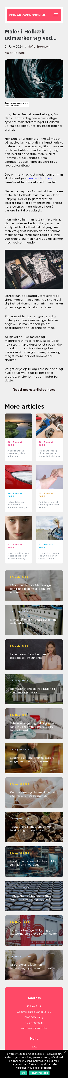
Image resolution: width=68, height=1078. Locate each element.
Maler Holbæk (15, 53)
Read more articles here (34, 390)
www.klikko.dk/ (37, 1028)
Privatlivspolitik (39, 1073)
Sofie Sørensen (39, 46)
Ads (34, 1047)
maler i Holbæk (40, 178)
